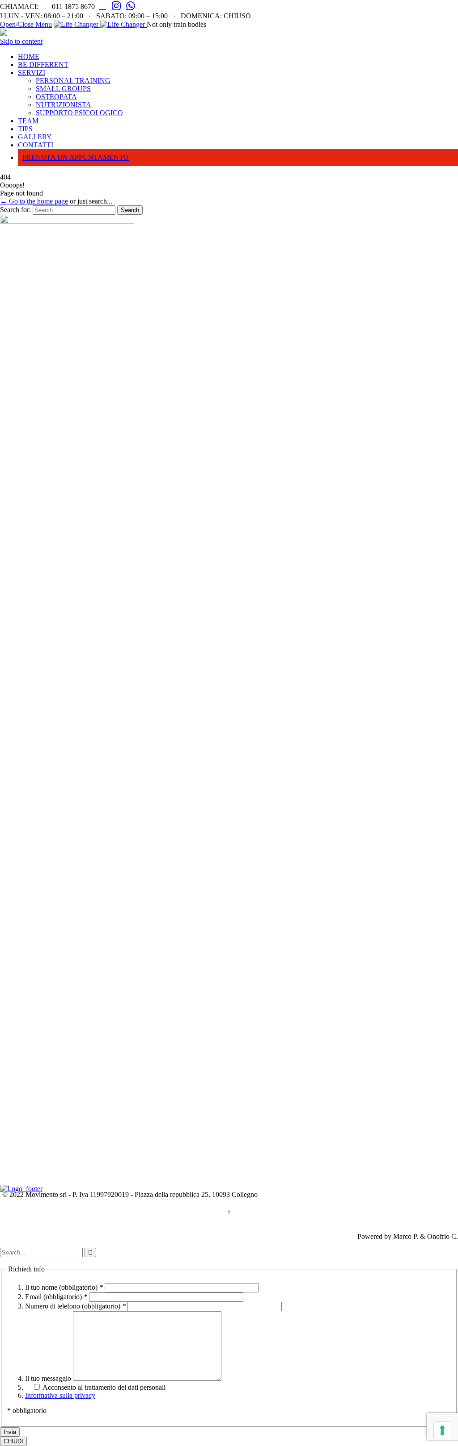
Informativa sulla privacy (60, 1395)
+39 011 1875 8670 (43, 1084)
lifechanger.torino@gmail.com (69, 1122)
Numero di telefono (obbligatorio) (75, 1306)
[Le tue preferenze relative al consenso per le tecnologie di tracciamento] (442, 1430)
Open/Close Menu (26, 24)
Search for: (15, 209)
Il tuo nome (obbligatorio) (64, 1287)
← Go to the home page (34, 201)
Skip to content (21, 41)
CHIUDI (13, 1441)
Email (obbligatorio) (56, 1296)
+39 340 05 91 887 (42, 1102)
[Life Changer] (100, 24)
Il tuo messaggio (49, 1378)
